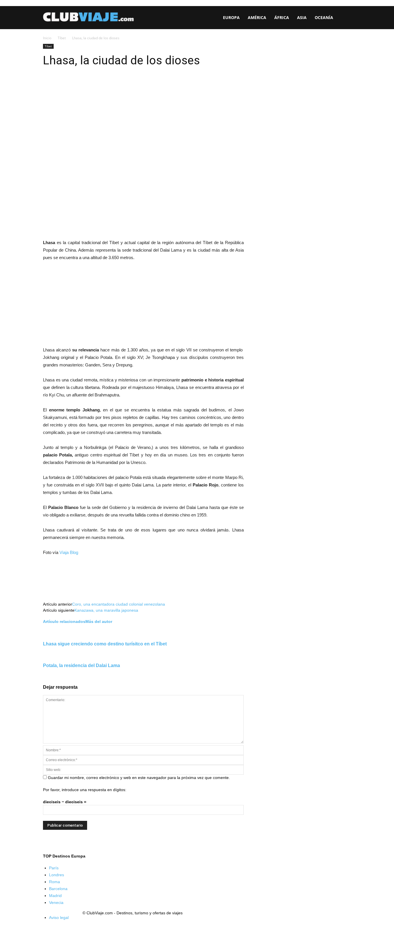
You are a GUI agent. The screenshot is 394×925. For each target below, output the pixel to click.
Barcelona (58, 888)
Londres (56, 874)
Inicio (47, 37)
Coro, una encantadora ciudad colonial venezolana (118, 604)
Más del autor (98, 621)
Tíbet (62, 37)
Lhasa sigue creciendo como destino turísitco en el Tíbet (105, 643)
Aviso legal (59, 917)
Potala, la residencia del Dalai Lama (81, 665)
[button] (344, 18)
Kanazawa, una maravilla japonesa (106, 610)
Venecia (56, 902)
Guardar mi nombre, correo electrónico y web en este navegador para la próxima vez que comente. (139, 777)
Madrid (55, 895)
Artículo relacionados (64, 621)
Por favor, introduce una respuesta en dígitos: (84, 789)
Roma (54, 881)
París (54, 868)
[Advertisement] (143, 305)
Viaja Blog (68, 552)
